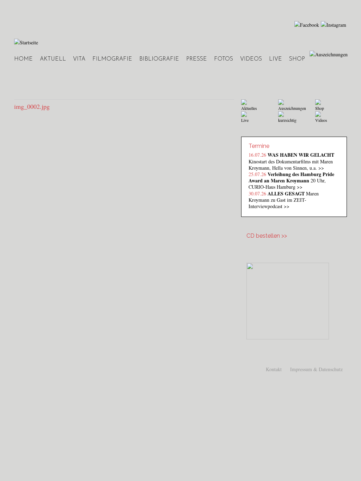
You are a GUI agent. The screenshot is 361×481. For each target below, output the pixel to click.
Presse (196, 59)
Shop (297, 59)
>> (321, 167)
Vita (79, 59)
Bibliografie (159, 59)
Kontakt (274, 369)
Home (23, 59)
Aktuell (53, 59)
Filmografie (112, 59)
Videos (251, 59)
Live (275, 59)
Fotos (223, 59)
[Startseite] (26, 42)
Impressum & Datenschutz (316, 369)
